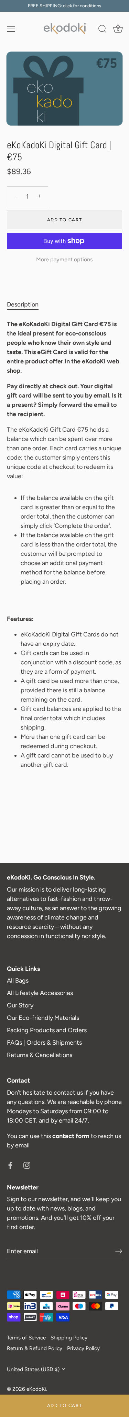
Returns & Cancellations (39, 1055)
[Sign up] (118, 1251)
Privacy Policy (83, 1348)
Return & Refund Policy (34, 1348)
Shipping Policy (69, 1337)
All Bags (18, 980)
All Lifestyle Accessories (40, 993)
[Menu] (11, 29)
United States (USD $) (33, 1369)
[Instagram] (26, 1165)
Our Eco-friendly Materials (43, 1018)
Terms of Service (26, 1337)
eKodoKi (36, 1389)
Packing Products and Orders (47, 1030)
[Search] (102, 30)
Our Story (20, 1005)
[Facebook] (10, 1165)
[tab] (26, 304)
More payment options (64, 259)
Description (23, 304)
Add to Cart (64, 1405)
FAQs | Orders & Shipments (44, 1042)
